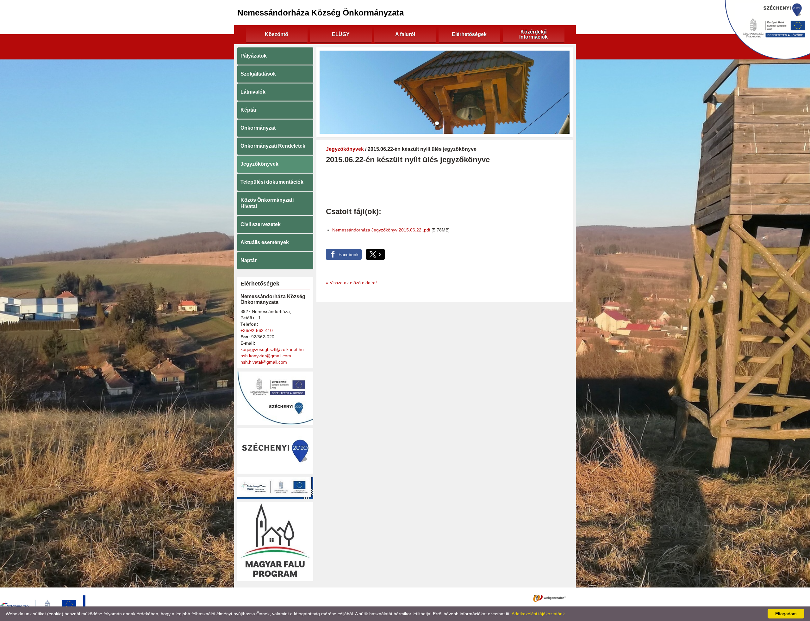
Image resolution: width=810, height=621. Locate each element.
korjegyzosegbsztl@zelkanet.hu (272, 349)
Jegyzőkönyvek (259, 164)
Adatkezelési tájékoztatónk (538, 613)
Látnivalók (252, 92)
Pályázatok (253, 55)
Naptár (248, 260)
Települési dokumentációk (271, 182)
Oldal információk (429, 597)
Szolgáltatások (258, 74)
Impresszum (465, 597)
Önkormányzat (258, 128)
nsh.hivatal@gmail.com (263, 362)
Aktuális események (264, 242)
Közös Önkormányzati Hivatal (267, 203)
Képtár (248, 110)
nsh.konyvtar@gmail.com (265, 355)
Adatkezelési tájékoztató (382, 597)
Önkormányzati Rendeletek (272, 146)
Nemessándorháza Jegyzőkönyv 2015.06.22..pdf (381, 229)
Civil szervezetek (260, 224)
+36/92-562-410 (256, 330)
